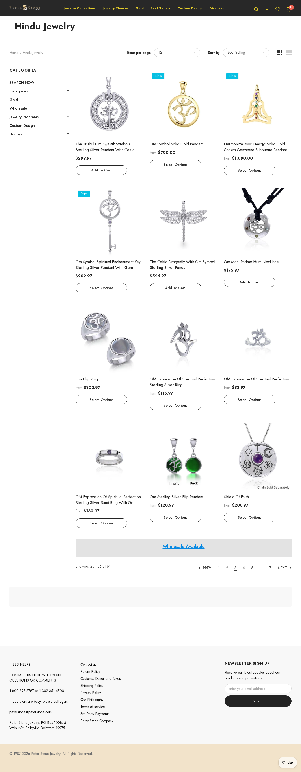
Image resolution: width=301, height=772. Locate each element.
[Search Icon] (256, 9)
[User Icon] (267, 9)
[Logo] (24, 9)
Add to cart (101, 170)
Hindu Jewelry (33, 52)
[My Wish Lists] (277, 9)
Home (14, 52)
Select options (175, 164)
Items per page (139, 52)
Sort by (214, 52)
